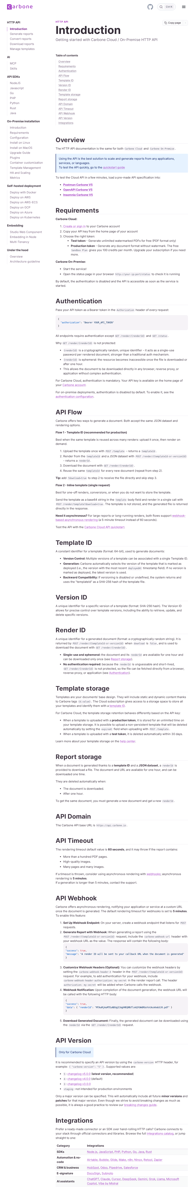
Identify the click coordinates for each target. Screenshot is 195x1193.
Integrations (74, 1120)
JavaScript (106, 1152)
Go (12, 93)
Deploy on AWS (20, 197)
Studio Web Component (26, 232)
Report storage (67, 99)
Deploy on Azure (21, 212)
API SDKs (13, 76)
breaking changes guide (140, 1105)
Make (122, 1160)
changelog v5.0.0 (78, 1074)
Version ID (64, 85)
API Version (73, 1040)
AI (8, 57)
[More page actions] (185, 23)
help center (127, 741)
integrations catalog (160, 1133)
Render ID (64, 89)
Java (13, 113)
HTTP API (13, 22)
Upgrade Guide (20, 153)
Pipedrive (115, 1167)
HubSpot (93, 1167)
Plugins (15, 157)
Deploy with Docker (23, 192)
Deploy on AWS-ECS (24, 202)
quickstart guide (114, 167)
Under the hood (17, 250)
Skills (13, 68)
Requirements (19, 133)
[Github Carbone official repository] (150, 6)
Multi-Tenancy (19, 242)
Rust (13, 108)
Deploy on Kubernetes (25, 217)
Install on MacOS (21, 148)
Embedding (15, 225)
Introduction (18, 29)
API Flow (63, 75)
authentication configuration (75, 396)
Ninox (138, 1160)
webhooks (154, 874)
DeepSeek (129, 1179)
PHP (13, 98)
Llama (161, 1179)
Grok (152, 1179)
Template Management (25, 168)
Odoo (104, 1167)
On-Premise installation (23, 121)
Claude (105, 1179)
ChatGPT (93, 1179)
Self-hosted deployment (24, 186)
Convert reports (20, 39)
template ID (117, 706)
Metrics (15, 177)
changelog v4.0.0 (78, 1079)
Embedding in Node (23, 237)
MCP (13, 63)
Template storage (69, 94)
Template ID (66, 80)
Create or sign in (74, 226)
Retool (148, 1160)
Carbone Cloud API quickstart (104, 527)
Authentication (67, 70)
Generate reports (21, 34)
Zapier (158, 1160)
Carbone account (74, 385)
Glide (113, 1160)
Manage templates (22, 49)
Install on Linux (20, 142)
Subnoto (107, 1173)
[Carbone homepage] (20, 7)
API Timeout (66, 108)
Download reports (22, 44)
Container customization (26, 162)
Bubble (104, 1160)
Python (14, 103)
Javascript (17, 88)
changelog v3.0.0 (79, 1084)
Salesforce (131, 1167)
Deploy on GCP (20, 207)
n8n (130, 1160)
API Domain (65, 104)
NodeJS (15, 83)
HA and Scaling (20, 173)
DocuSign (93, 1173)
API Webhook (66, 113)
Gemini (142, 1179)
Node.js (92, 1152)
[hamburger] (183, 7)
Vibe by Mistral (108, 1183)
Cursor (116, 1179)
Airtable (92, 1160)
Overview (16, 256)
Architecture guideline (25, 261)
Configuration (19, 137)
